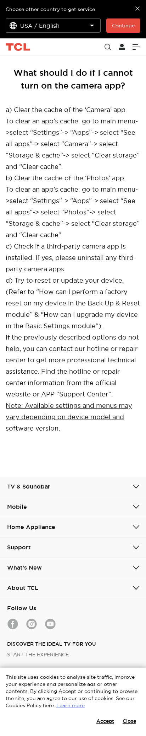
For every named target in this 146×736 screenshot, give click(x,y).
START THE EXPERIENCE (38, 654)
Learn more (70, 705)
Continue (123, 25)
